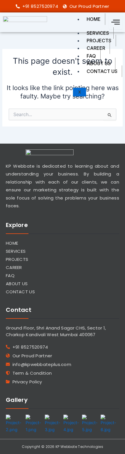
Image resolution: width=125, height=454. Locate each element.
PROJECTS (99, 40)
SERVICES (98, 33)
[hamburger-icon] (115, 22)
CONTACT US (102, 71)
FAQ (91, 56)
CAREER (96, 48)
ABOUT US (99, 63)
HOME (94, 19)
